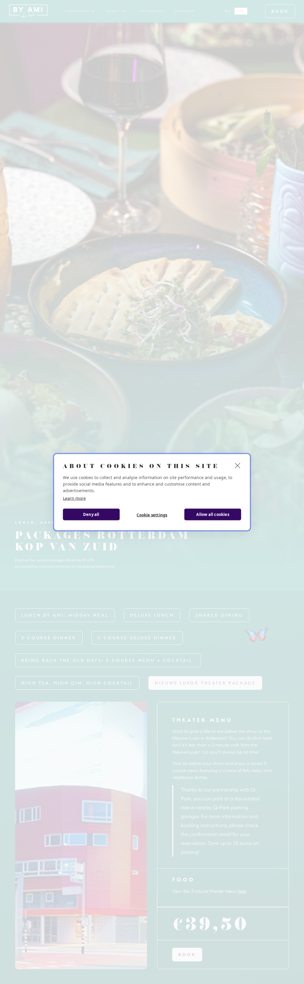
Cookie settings (152, 515)
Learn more (74, 498)
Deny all (91, 514)
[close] (237, 465)
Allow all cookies (212, 514)
